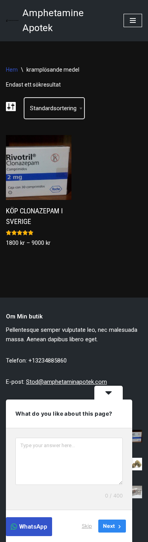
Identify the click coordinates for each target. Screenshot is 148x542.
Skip (87, 526)
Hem (12, 70)
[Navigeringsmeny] (133, 20)
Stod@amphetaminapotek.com (66, 381)
